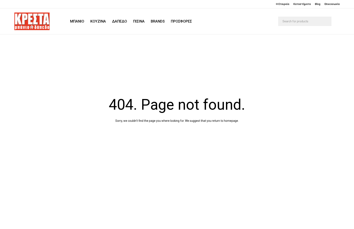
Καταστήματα (302, 4)
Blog (317, 4)
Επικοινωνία (332, 4)
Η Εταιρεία (282, 4)
